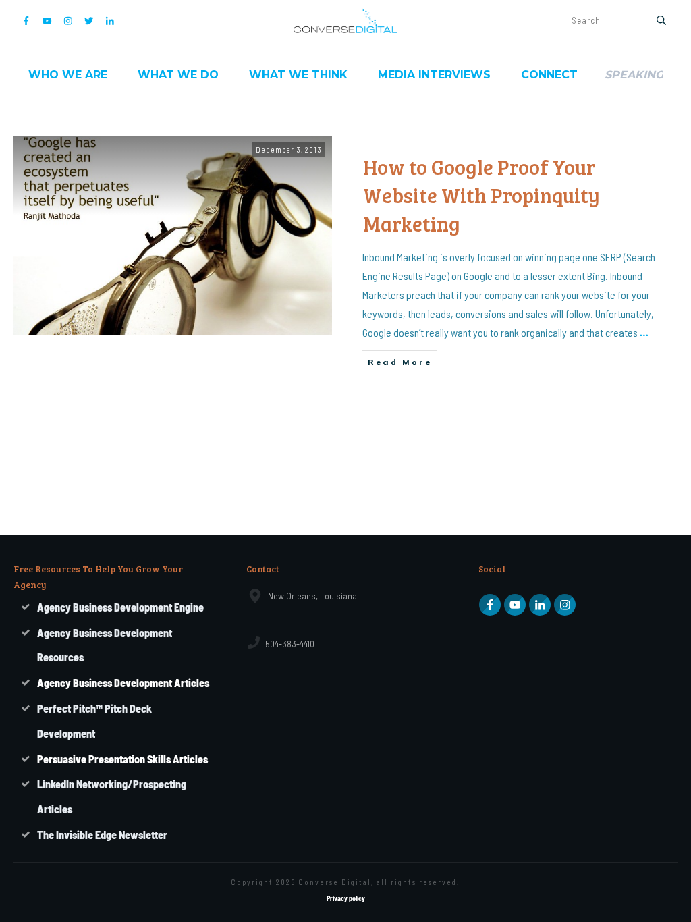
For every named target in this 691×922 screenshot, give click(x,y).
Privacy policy (346, 898)
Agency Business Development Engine (120, 607)
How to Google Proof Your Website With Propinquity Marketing (481, 195)
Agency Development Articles (123, 682)
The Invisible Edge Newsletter (102, 834)
